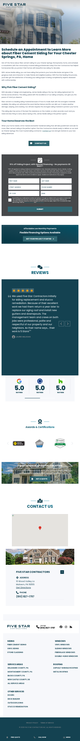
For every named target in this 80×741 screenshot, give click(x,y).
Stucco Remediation (18, 706)
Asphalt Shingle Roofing (65, 668)
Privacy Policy (32, 723)
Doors (11, 695)
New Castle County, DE (19, 679)
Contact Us (40, 143)
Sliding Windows (63, 648)
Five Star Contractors (33, 572)
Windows (60, 641)
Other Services (16, 691)
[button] (40, 528)
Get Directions (23, 587)
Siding (10, 641)
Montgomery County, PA (20, 671)
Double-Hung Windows (66, 656)
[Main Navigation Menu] (75, 5)
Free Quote (15, 737)
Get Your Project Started (38, 239)
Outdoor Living (15, 702)
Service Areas (15, 664)
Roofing (58, 664)
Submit (40, 209)
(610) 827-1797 (25, 596)
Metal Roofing (60, 671)
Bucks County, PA (16, 675)
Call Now (42, 737)
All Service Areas (16, 683)
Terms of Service (47, 723)
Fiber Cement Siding (16, 644)
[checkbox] (9, 200)
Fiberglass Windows (65, 652)
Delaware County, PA (18, 668)
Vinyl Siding (13, 648)
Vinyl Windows (62, 644)
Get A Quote (41, 479)
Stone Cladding (15, 652)
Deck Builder (14, 699)
